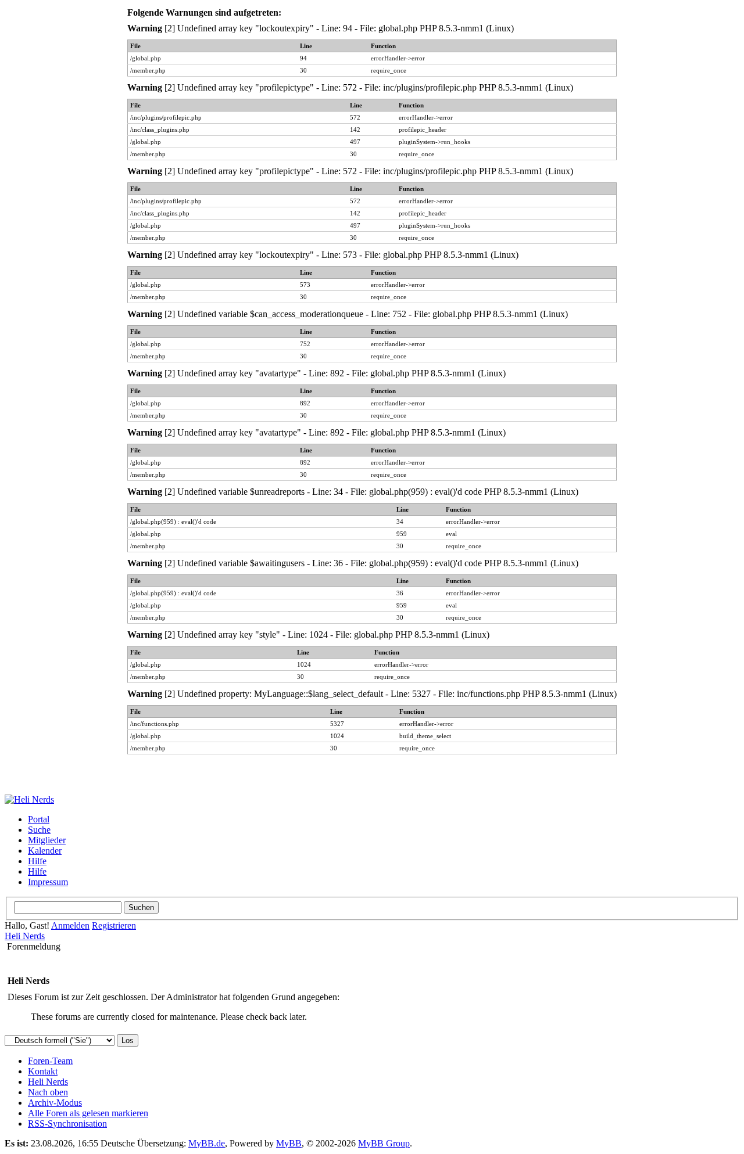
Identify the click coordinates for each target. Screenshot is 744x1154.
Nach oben (48, 1092)
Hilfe (37, 861)
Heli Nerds (25, 936)
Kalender (45, 850)
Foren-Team (50, 1061)
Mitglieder (47, 840)
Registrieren (114, 925)
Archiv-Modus (55, 1103)
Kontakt (43, 1071)
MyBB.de (206, 1143)
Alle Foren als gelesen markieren (88, 1113)
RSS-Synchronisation (67, 1123)
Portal (38, 819)
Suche (39, 830)
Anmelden (70, 925)
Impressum (48, 882)
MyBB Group (384, 1143)
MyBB (289, 1143)
